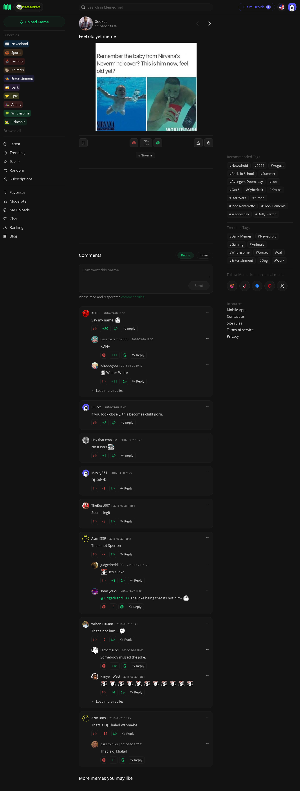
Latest (15, 143)
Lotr (274, 181)
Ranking (16, 227)
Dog (265, 260)
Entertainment (19, 78)
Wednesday (240, 214)
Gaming (14, 61)
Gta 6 (235, 189)
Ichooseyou (109, 365)
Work (280, 260)
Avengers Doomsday (247, 181)
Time (204, 255)
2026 (260, 165)
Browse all (12, 130)
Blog (13, 236)
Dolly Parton (267, 214)
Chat (14, 218)
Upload (36, 21)
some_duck (108, 591)
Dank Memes (241, 236)
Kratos (276, 189)
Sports (13, 52)
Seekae (101, 21)
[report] (198, 142)
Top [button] (13, 161)
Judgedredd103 (112, 564)
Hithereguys (109, 650)
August (278, 165)
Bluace (96, 407)
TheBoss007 (100, 505)
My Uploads (20, 209)
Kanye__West (110, 676)
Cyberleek (255, 189)
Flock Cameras (275, 206)
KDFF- (95, 313)
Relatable (15, 122)
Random (17, 170)
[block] (208, 142)
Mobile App (236, 309)
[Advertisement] (260, 82)
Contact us (236, 316)
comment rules (132, 297)
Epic (11, 96)
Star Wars (238, 198)
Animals (14, 70)
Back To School (242, 173)
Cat (279, 252)
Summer (268, 173)
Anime (13, 104)
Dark (12, 87)
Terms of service (240, 329)
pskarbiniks (109, 744)
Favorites (17, 192)
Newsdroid (16, 44)
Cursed (263, 252)
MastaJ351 (99, 472)
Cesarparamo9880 (114, 339)
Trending (17, 152)
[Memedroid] (7, 7)
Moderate (18, 201)
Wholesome (17, 113)
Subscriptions (21, 178)
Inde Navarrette (243, 206)
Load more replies (109, 390)
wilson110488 (102, 624)
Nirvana (146, 155)
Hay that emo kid (104, 439)
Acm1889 (98, 538)
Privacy (233, 336)
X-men (259, 198)
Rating (185, 255)
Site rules (234, 323)
